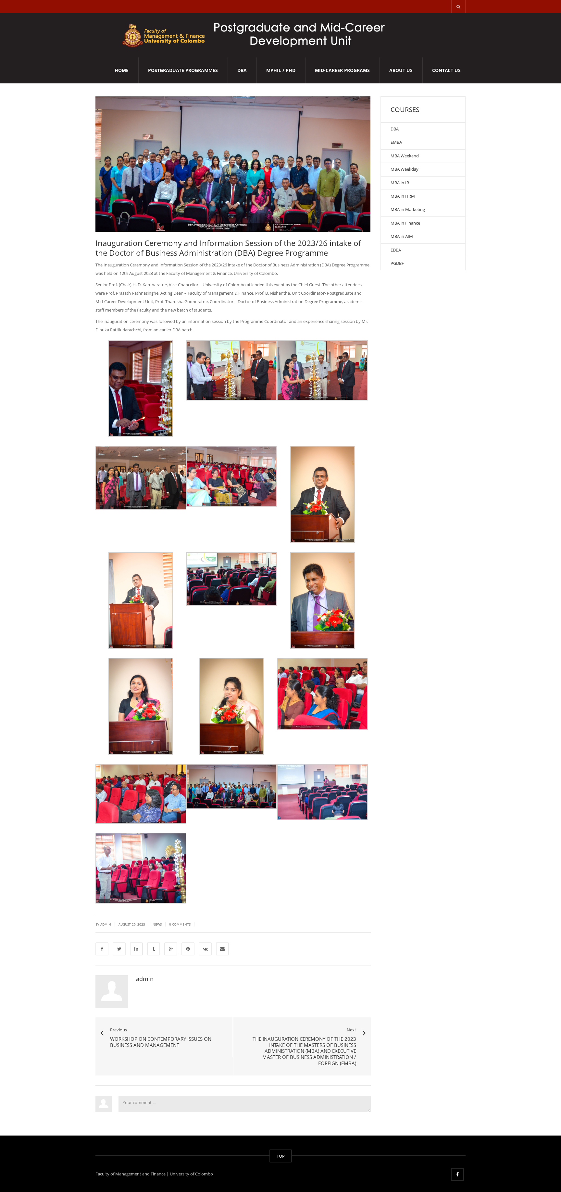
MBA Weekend (405, 156)
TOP (281, 1156)
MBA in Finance (405, 223)
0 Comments (180, 924)
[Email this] (222, 948)
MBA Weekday (404, 169)
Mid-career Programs (342, 70)
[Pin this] (187, 948)
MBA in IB (400, 183)
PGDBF (397, 263)
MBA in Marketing (408, 209)
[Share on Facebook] (101, 948)
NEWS (157, 924)
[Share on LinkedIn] (136, 948)
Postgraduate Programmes (183, 70)
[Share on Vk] (205, 948)
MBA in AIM (402, 236)
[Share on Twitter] (119, 948)
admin (145, 979)
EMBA (396, 142)
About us (401, 70)
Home (122, 70)
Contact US (446, 70)
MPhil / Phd (280, 70)
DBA (242, 70)
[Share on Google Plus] (170, 948)
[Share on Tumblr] (153, 948)
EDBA (396, 250)
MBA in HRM (403, 196)
